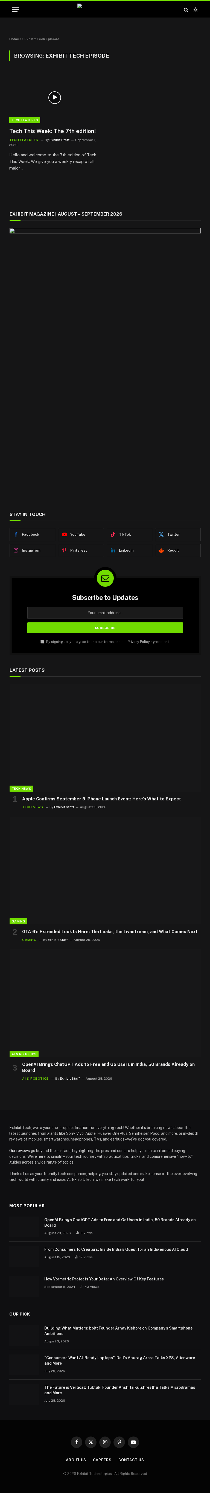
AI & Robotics (24, 1054)
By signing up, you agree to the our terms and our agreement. (107, 642)
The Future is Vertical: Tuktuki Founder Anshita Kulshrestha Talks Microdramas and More (119, 1390)
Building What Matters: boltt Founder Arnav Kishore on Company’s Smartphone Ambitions (118, 1331)
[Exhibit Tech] (105, 10)
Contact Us (131, 1460)
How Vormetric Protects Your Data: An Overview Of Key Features (104, 1279)
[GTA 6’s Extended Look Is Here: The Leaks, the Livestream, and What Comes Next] (105, 870)
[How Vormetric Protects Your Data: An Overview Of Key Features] (24, 1286)
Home (14, 39)
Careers (102, 1460)
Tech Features (24, 120)
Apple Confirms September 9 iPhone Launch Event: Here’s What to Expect (101, 798)
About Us (76, 1460)
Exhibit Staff (59, 140)
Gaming (18, 921)
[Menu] (15, 10)
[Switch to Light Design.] (195, 9)
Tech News (21, 788)
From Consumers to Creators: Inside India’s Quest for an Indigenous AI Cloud (116, 1249)
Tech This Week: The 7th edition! (52, 131)
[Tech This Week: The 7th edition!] (54, 97)
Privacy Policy (139, 642)
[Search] (186, 10)
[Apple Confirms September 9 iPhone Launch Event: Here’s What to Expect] (105, 738)
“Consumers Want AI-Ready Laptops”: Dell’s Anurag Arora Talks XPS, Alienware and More (119, 1360)
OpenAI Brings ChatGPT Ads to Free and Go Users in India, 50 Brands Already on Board (108, 1067)
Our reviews (19, 1150)
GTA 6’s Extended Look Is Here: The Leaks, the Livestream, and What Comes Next (110, 931)
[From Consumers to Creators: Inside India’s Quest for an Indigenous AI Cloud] (24, 1256)
